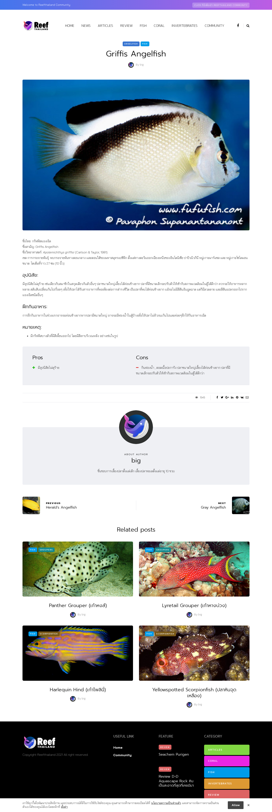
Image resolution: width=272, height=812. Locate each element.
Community (214, 25)
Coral (159, 25)
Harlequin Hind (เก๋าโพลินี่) (78, 689)
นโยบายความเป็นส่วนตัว (166, 803)
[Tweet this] (222, 398)
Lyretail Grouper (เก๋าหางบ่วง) (194, 605)
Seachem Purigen (174, 754)
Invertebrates (185, 25)
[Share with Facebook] (217, 398)
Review (126, 25)
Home (69, 25)
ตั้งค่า (64, 807)
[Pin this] (237, 398)
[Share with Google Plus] (227, 398)
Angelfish (131, 43)
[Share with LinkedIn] (232, 398)
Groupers (46, 549)
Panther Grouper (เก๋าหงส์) (78, 605)
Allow (236, 805)
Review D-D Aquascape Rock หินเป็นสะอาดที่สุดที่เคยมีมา (176, 781)
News (86, 25)
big (142, 65)
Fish (143, 25)
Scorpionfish (49, 633)
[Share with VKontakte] (242, 398)
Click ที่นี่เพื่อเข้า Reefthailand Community (221, 5)
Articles (105, 25)
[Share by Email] (247, 398)
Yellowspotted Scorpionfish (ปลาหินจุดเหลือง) (194, 692)
